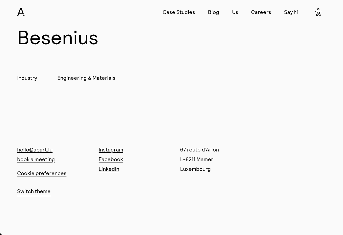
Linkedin (109, 168)
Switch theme (34, 191)
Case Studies (179, 12)
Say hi (291, 12)
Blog (213, 12)
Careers (261, 12)
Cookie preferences (41, 173)
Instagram (111, 149)
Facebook (111, 159)
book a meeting (36, 159)
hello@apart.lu (35, 149)
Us (235, 12)
